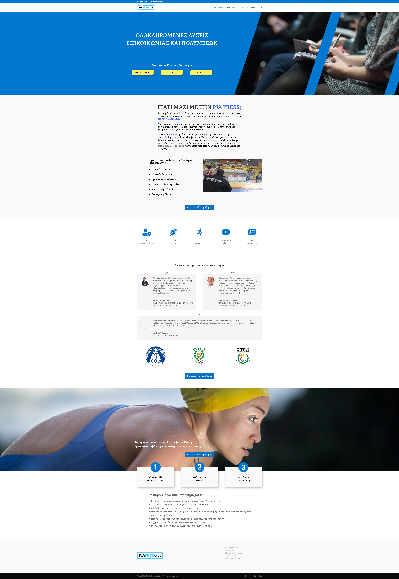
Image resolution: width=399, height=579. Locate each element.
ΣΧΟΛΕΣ (172, 72)
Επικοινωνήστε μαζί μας (199, 207)
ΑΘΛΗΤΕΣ (201, 72)
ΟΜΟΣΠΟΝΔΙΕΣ (143, 72)
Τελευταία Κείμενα (227, 8)
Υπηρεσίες (242, 8)
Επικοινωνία (256, 8)
